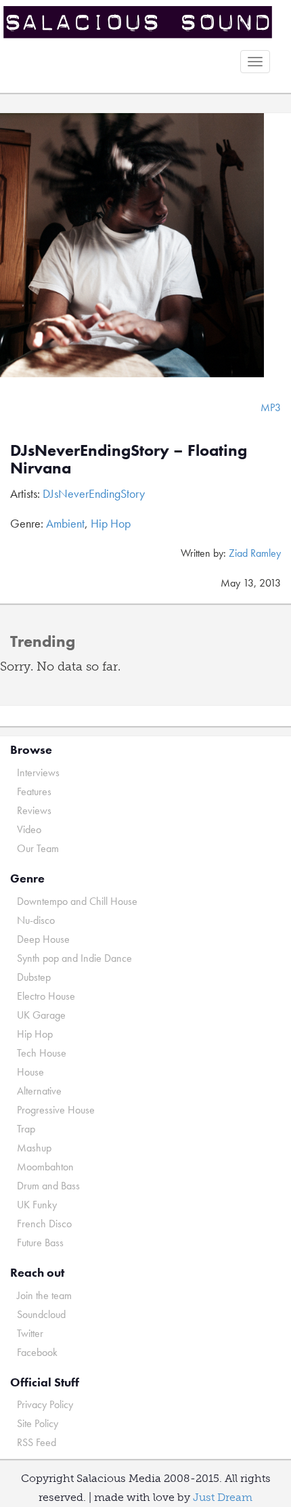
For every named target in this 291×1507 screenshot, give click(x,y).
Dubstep (34, 977)
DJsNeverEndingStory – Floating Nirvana (128, 459)
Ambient (65, 523)
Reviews (34, 810)
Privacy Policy (45, 1404)
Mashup (34, 1148)
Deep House (43, 939)
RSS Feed (36, 1442)
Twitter (30, 1333)
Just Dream (222, 1497)
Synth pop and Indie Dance (74, 958)
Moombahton (45, 1167)
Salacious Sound (140, 22)
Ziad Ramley (255, 553)
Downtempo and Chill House (77, 901)
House (30, 1072)
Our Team (38, 848)
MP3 (271, 407)
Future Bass (40, 1242)
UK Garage (41, 1015)
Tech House (41, 1053)
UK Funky (37, 1204)
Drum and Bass (48, 1186)
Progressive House (56, 1110)
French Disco (44, 1223)
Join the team (44, 1295)
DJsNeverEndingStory (94, 493)
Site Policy (37, 1423)
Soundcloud (41, 1314)
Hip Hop (111, 523)
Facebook (37, 1352)
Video (29, 829)
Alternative (39, 1091)
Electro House (46, 996)
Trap (26, 1129)
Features (34, 791)
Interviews (38, 772)
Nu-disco (36, 920)
